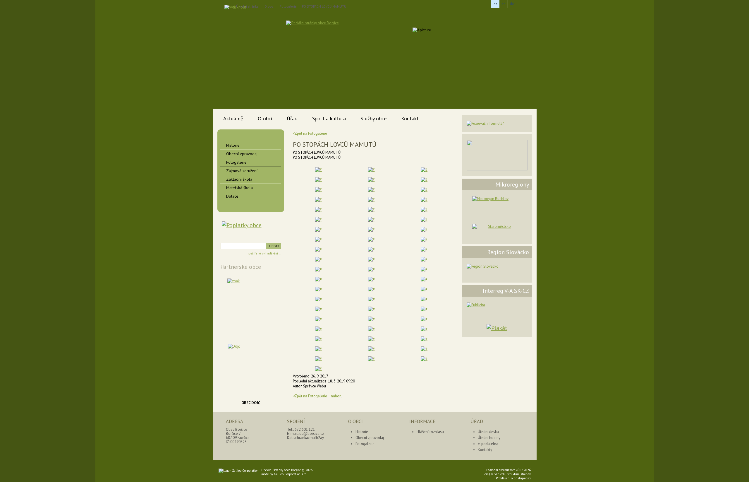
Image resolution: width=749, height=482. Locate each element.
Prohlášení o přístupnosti (513, 478)
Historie (233, 145)
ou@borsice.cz (311, 433)
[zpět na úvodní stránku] (339, 35)
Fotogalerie (288, 6)
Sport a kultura (329, 118)
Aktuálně (233, 118)
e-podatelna (488, 443)
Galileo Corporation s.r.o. (290, 474)
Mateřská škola (239, 187)
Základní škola (239, 179)
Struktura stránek (519, 474)
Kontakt (410, 118)
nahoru (337, 396)
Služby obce (373, 118)
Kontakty (485, 449)
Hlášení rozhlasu (430, 431)
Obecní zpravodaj (241, 153)
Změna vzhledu (495, 474)
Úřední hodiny (489, 437)
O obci (269, 6)
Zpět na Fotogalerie (310, 396)
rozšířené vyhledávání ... (264, 253)
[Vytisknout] (235, 7)
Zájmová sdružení (241, 170)
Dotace (232, 196)
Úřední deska (488, 431)
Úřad (292, 118)
